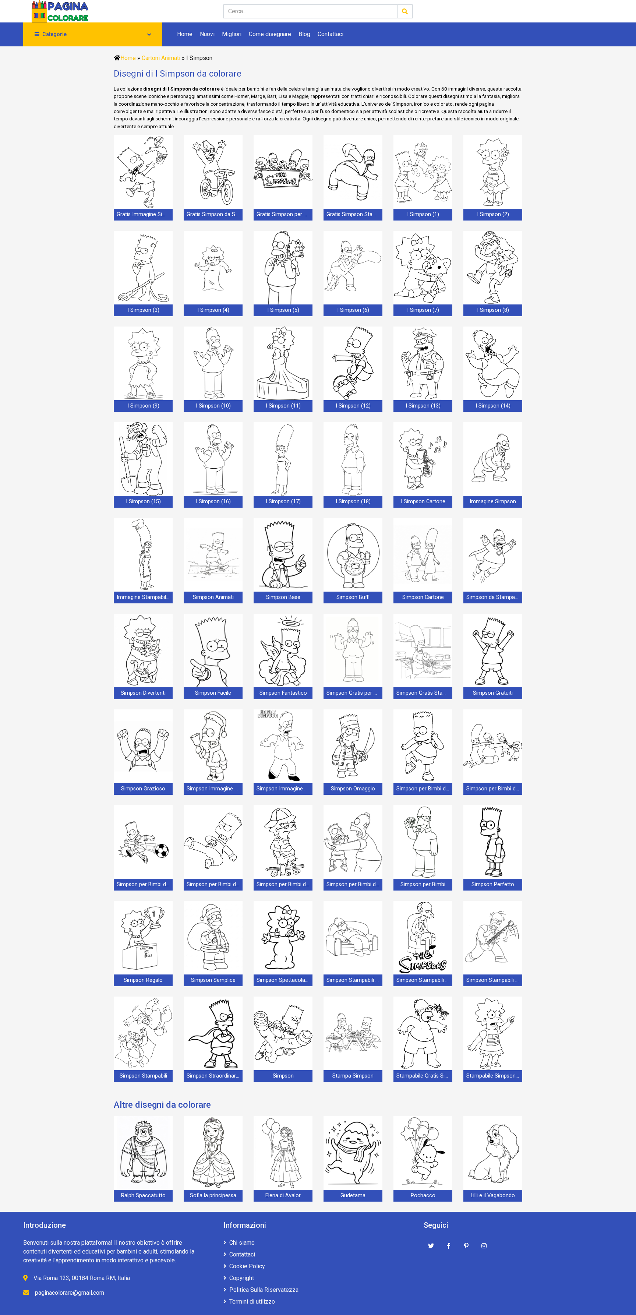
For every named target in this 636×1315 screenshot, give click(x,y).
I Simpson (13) (423, 406)
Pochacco (423, 1195)
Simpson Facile (213, 693)
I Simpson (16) (213, 501)
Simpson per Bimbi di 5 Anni (284, 884)
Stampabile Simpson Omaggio (494, 1076)
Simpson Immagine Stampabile (284, 789)
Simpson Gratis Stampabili (424, 693)
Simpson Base (283, 597)
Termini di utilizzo (252, 1301)
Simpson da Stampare (493, 597)
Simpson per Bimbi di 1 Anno (424, 789)
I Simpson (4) (213, 310)
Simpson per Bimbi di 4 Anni (215, 884)
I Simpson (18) (353, 501)
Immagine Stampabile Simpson (145, 597)
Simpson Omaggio (353, 789)
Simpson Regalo (143, 980)
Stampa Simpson (353, 1076)
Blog (304, 34)
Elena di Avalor (283, 1195)
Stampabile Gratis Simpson (424, 1076)
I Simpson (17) (283, 501)
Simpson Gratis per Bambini (354, 693)
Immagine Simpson (493, 501)
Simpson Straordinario (213, 1076)
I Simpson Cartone (423, 501)
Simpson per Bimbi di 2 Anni (494, 789)
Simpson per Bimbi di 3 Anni (145, 884)
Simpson (283, 1076)
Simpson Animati (213, 597)
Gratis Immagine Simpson (145, 214)
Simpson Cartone (423, 597)
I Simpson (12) (353, 406)
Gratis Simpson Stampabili (354, 214)
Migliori (231, 34)
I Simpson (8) (493, 310)
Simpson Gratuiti (493, 693)
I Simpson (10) (213, 406)
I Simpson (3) (143, 310)
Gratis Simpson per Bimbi (284, 214)
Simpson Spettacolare (283, 980)
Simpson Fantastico (283, 693)
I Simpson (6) (353, 310)
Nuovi (207, 34)
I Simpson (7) (423, 310)
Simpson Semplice (213, 980)
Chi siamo (242, 1242)
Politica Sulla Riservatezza (263, 1289)
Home (184, 34)
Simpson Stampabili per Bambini (424, 980)
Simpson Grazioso (143, 789)
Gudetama (352, 1195)
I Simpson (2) (493, 214)
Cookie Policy (247, 1266)
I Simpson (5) (283, 310)
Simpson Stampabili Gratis (354, 980)
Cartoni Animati (161, 57)
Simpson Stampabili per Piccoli (494, 980)
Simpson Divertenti (143, 693)
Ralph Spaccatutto (143, 1195)
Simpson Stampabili (143, 1076)
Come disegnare (270, 34)
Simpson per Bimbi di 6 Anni (354, 884)
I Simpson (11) (283, 406)
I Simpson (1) (423, 214)
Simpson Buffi (353, 597)
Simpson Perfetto (492, 884)
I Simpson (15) (143, 501)
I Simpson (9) (143, 406)
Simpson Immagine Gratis (215, 789)
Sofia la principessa (213, 1195)
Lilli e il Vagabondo (493, 1195)
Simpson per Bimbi (422, 884)
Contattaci (330, 34)
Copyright (241, 1278)
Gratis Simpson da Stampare (215, 214)
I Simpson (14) (493, 406)
